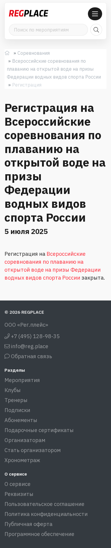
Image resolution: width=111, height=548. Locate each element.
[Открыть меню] (95, 13)
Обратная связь (31, 356)
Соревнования (33, 53)
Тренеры (16, 400)
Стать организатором (32, 450)
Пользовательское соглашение (44, 504)
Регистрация (26, 85)
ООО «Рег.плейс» (26, 324)
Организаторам (24, 440)
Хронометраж (22, 460)
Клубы (12, 390)
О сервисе (17, 484)
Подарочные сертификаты (39, 430)
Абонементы (20, 420)
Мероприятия (22, 380)
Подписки (17, 410)
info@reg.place (29, 346)
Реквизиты (18, 494)
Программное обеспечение (39, 534)
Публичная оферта (28, 524)
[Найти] (96, 30)
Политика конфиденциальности (46, 514)
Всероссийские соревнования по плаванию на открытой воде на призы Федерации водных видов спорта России (54, 69)
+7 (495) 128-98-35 (35, 336)
